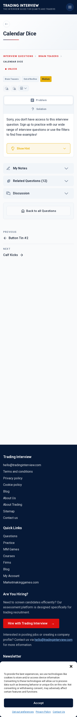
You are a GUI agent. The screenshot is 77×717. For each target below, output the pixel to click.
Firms (7, 562)
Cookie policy (12, 485)
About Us (9, 498)
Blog (6, 491)
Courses (9, 556)
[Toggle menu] (70, 7)
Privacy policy (13, 478)
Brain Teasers (48, 56)
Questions (10, 536)
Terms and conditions (18, 471)
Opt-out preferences (23, 712)
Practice (9, 543)
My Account (11, 576)
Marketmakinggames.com (21, 582)
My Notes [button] (20, 168)
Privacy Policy (43, 712)
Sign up (25, 124)
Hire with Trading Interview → (31, 623)
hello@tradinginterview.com (22, 465)
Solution (41, 109)
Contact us (10, 518)
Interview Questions (18, 56)
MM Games (11, 549)
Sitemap (9, 511)
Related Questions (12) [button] (30, 181)
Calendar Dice (13, 61)
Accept (39, 703)
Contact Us (59, 712)
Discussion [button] (21, 193)
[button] (71, 666)
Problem (41, 100)
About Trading (12, 504)
